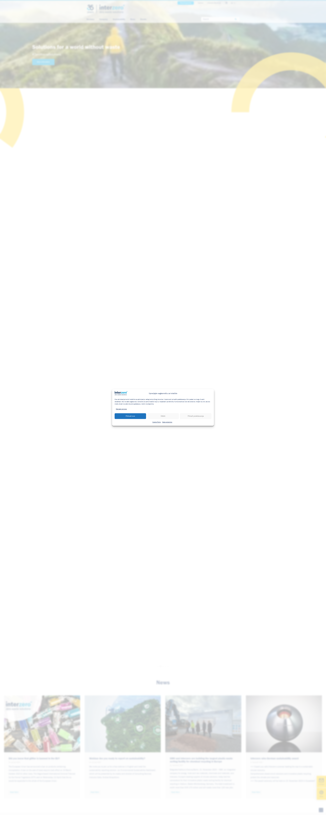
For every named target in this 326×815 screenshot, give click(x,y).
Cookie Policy (156, 422)
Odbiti (163, 416)
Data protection (167, 422)
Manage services (121, 409)
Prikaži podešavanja (196, 416)
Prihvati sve (130, 416)
